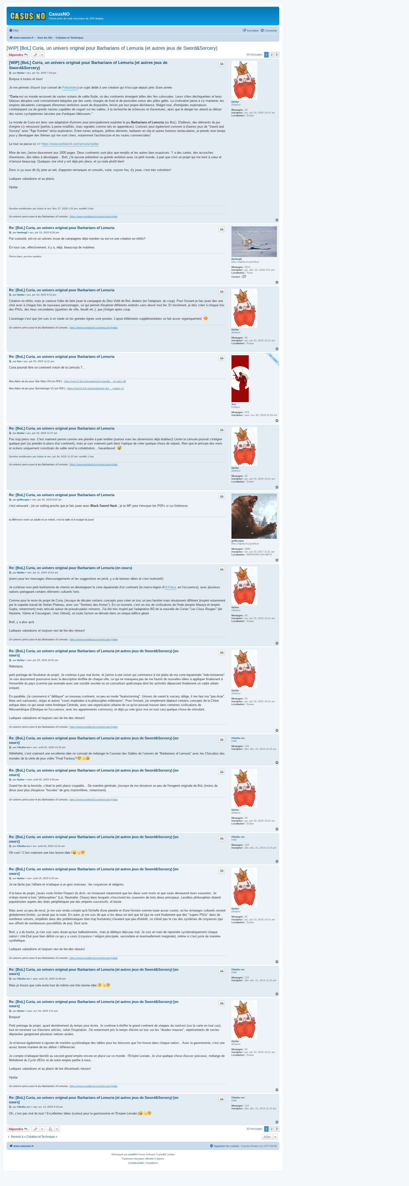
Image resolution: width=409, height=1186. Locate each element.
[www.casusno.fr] (28, 15)
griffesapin (237, 540)
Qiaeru (160, 1158)
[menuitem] (13, 30)
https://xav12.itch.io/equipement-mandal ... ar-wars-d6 (95, 381)
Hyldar (235, 101)
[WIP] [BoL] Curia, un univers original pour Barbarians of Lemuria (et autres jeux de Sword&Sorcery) (112, 48)
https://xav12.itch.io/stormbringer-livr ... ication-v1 (95, 388)
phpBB (132, 1154)
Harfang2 (236, 259)
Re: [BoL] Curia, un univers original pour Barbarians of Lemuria (61, 228)
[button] (277, 55)
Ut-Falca (170, 587)
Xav (233, 404)
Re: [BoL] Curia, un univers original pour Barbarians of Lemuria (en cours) (70, 568)
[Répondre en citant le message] (222, 64)
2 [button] (271, 55)
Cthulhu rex (238, 738)
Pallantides (69, 87)
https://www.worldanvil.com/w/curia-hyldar (70, 144)
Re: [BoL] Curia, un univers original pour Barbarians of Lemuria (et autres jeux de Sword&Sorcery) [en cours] (93, 653)
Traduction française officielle (138, 1158)
